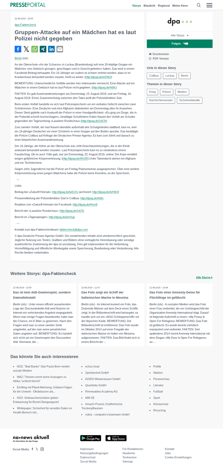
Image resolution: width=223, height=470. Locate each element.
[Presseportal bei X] (35, 449)
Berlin (18, 58)
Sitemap (127, 461)
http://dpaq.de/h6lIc (104, 87)
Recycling (159, 410)
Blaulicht (149, 5)
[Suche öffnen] (199, 5)
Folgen (176, 43)
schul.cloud (92, 366)
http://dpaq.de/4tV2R (75, 158)
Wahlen (158, 372)
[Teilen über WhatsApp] (34, 49)
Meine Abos (180, 5)
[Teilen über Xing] (43, 49)
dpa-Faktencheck (25, 24)
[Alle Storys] (180, 28)
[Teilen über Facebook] (18, 49)
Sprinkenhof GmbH (97, 372)
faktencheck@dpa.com (74, 229)
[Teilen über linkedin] (51, 49)
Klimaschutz (160, 404)
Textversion (129, 457)
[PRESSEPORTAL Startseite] (27, 5)
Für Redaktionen (132, 449)
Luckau (169, 75)
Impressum (87, 449)
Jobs (168, 453)
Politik (157, 366)
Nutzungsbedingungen (94, 453)
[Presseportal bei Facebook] (31, 449)
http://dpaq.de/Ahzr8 (85, 204)
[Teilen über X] (26, 49)
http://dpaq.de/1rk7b (94, 120)
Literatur (158, 385)
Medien (182, 91)
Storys (136, 5)
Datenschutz (88, 457)
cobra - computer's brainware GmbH (107, 414)
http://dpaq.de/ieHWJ (98, 77)
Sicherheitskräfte (189, 100)
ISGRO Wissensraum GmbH (102, 379)
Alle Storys (178, 35)
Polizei (166, 91)
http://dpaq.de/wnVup (62, 217)
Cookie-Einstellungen (178, 457)
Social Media (88, 461)
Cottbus (154, 75)
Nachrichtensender (161, 100)
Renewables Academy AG (101, 391)
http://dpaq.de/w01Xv (65, 192)
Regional (164, 5)
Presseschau (161, 379)
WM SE (90, 397)
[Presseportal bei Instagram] (41, 448)
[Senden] (59, 49)
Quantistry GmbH (95, 385)
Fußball (158, 391)
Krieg (152, 91)
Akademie (128, 453)
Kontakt (169, 449)
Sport (156, 397)
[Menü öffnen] (209, 5)
